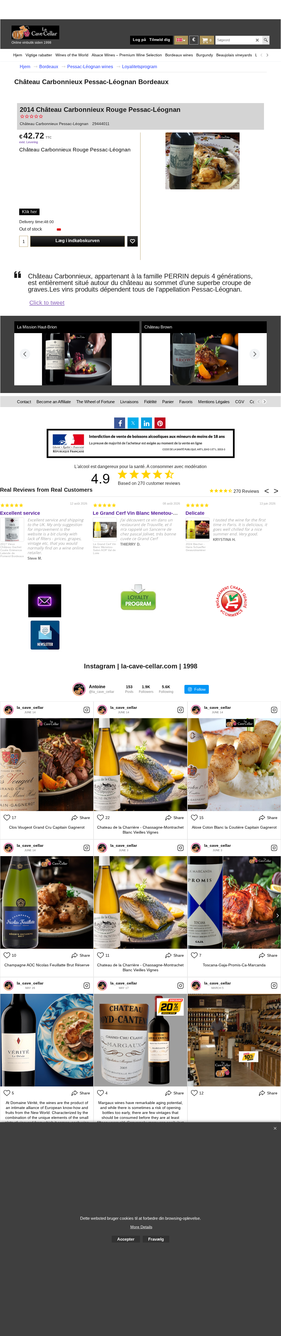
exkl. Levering (28, 142)
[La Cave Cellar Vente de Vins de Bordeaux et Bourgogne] (53, 32)
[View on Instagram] (86, 710)
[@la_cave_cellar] (79, 689)
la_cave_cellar (30, 707)
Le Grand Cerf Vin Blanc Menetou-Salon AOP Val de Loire (160, 513)
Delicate (195, 513)
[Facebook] (119, 422)
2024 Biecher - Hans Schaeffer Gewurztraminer (196, 547)
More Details (141, 1227)
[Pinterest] (159, 422)
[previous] (261, 54)
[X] (133, 422)
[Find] (265, 40)
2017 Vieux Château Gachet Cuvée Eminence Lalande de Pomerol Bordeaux (12, 550)
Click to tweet (46, 302)
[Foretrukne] (132, 241)
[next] (267, 54)
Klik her (29, 211)
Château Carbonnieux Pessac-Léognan (54, 123)
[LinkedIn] (146, 422)
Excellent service (20, 513)
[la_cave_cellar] (8, 710)
